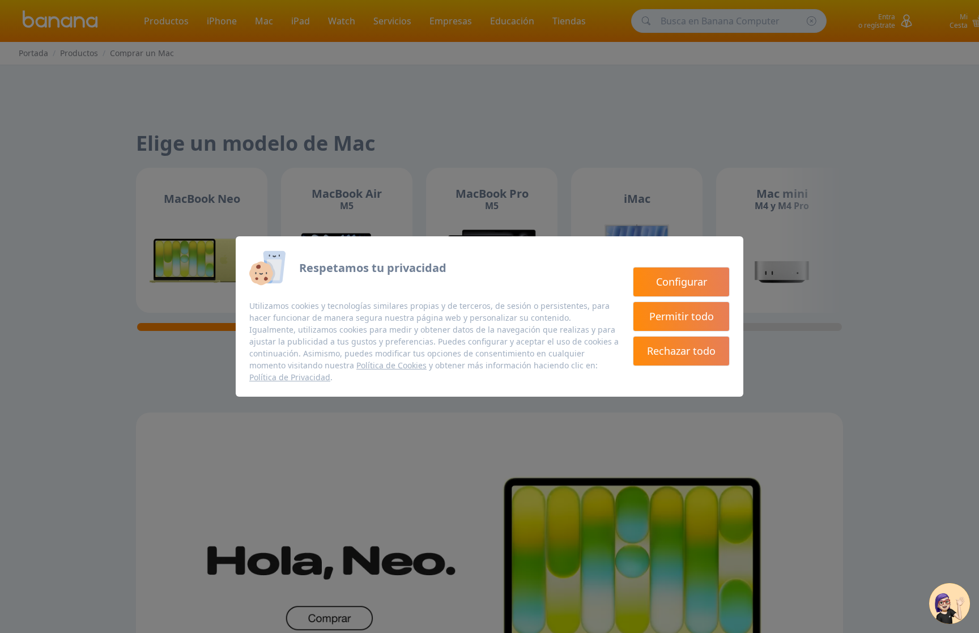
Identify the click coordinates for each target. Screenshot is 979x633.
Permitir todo (681, 316)
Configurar (681, 281)
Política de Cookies (391, 365)
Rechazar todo (681, 351)
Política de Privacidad (289, 377)
